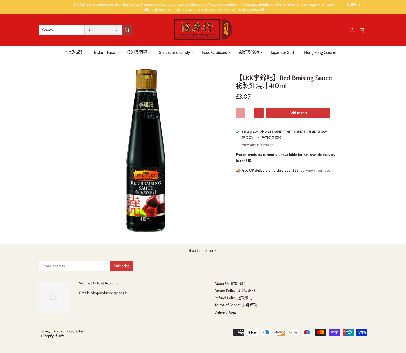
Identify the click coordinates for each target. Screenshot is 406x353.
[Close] (390, 280)
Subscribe (373, 321)
